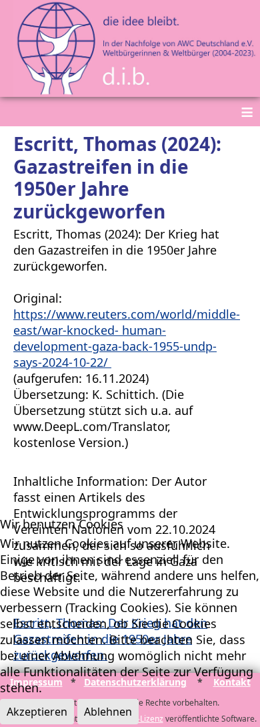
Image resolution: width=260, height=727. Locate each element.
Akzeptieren (37, 711)
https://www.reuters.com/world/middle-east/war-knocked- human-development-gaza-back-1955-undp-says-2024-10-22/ (126, 338)
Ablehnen (108, 711)
